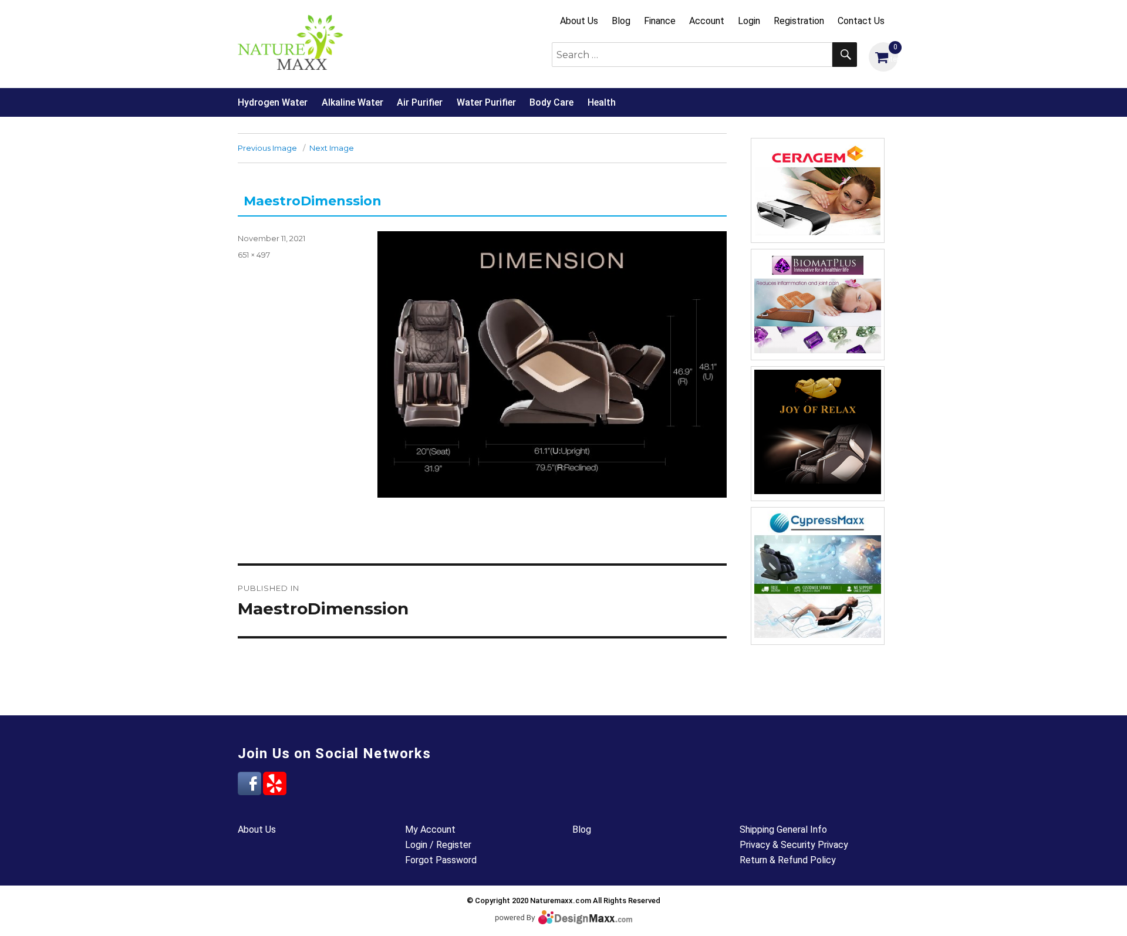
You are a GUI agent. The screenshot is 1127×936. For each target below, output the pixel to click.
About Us (579, 20)
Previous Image (267, 148)
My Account (430, 829)
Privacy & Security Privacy (794, 844)
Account (706, 20)
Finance (660, 20)
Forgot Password (441, 860)
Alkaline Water (352, 102)
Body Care (551, 102)
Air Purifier (420, 102)
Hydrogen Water (273, 102)
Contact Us (861, 20)
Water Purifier (486, 102)
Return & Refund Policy (788, 860)
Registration (799, 20)
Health (602, 102)
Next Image (331, 148)
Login (749, 20)
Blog (621, 20)
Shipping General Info (783, 829)
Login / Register (438, 844)
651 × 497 (254, 254)
